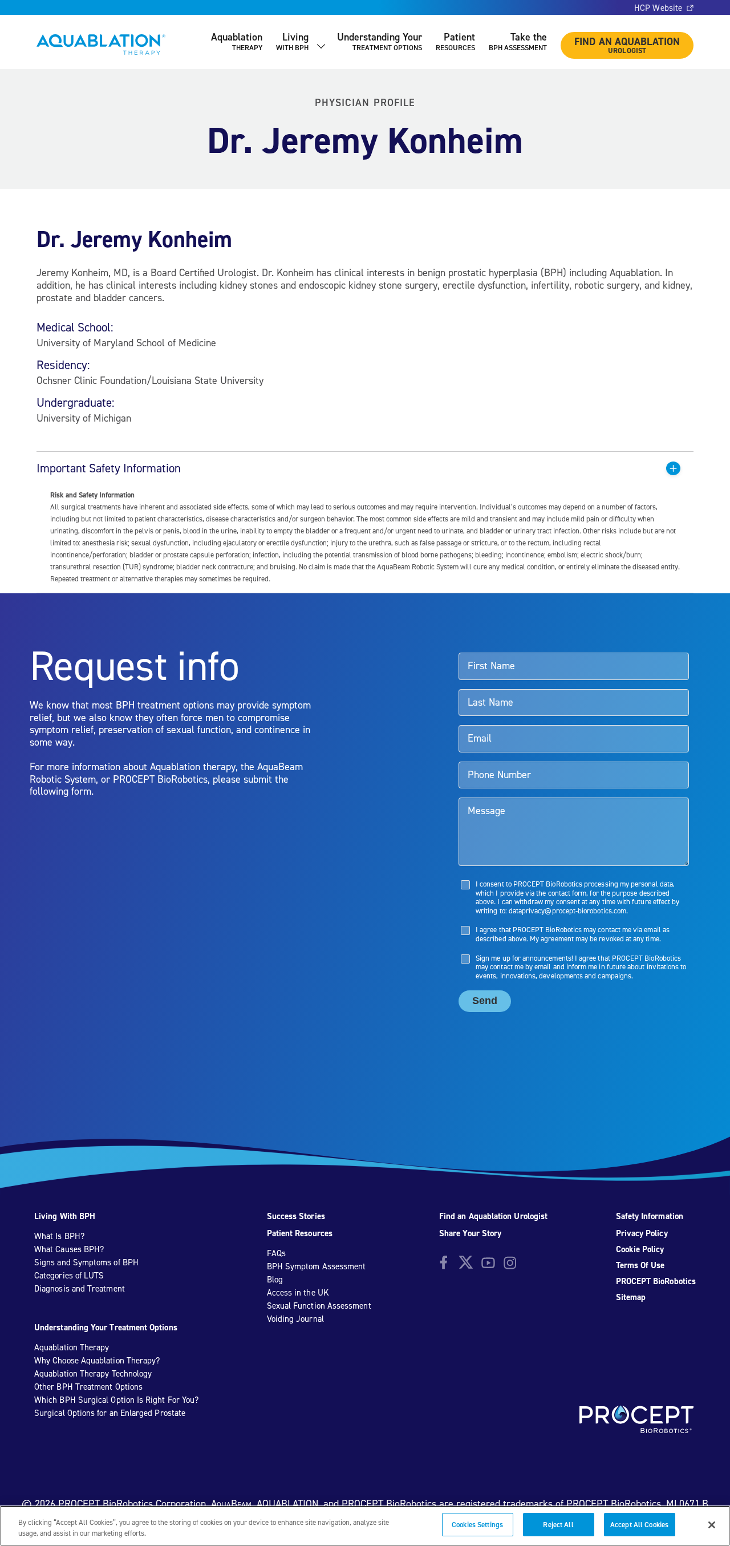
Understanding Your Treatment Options (105, 1327)
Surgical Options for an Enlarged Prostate (109, 1413)
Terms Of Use (640, 1265)
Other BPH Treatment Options (88, 1387)
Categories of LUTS (69, 1275)
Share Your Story (470, 1233)
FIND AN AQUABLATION (627, 45)
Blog (275, 1279)
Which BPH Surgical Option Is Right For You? (116, 1400)
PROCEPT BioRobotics (656, 1281)
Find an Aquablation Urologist (493, 1216)
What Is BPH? (59, 1236)
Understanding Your (379, 41)
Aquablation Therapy (71, 1347)
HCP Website (658, 8)
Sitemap (631, 1297)
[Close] (711, 1524)
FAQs (276, 1253)
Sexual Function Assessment (319, 1306)
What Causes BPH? (69, 1249)
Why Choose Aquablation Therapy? (97, 1360)
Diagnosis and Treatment (79, 1289)
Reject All (558, 1524)
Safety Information (649, 1216)
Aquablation (236, 41)
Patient (455, 41)
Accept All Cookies (639, 1524)
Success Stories (296, 1216)
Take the (518, 41)
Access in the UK (298, 1293)
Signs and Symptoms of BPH (86, 1262)
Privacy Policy (642, 1233)
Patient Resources (299, 1233)
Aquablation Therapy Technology (93, 1374)
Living (292, 41)
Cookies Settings (477, 1524)
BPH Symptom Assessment (316, 1266)
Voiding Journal (295, 1319)
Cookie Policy (640, 1249)
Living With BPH (64, 1216)
